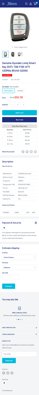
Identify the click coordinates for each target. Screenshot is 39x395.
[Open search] (26, 4)
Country (5, 253)
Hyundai (5, 79)
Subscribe (9, 361)
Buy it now (19, 120)
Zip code (5, 273)
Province (5, 263)
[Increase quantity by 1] (23, 104)
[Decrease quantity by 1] (12, 104)
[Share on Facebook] (22, 151)
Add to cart (19, 113)
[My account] (31, 4)
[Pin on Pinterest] (27, 151)
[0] (35, 3)
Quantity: (5, 105)
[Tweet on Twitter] (31, 151)
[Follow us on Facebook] (3, 373)
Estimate (8, 286)
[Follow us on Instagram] (11, 373)
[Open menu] (3, 4)
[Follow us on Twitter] (7, 373)
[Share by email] (35, 151)
